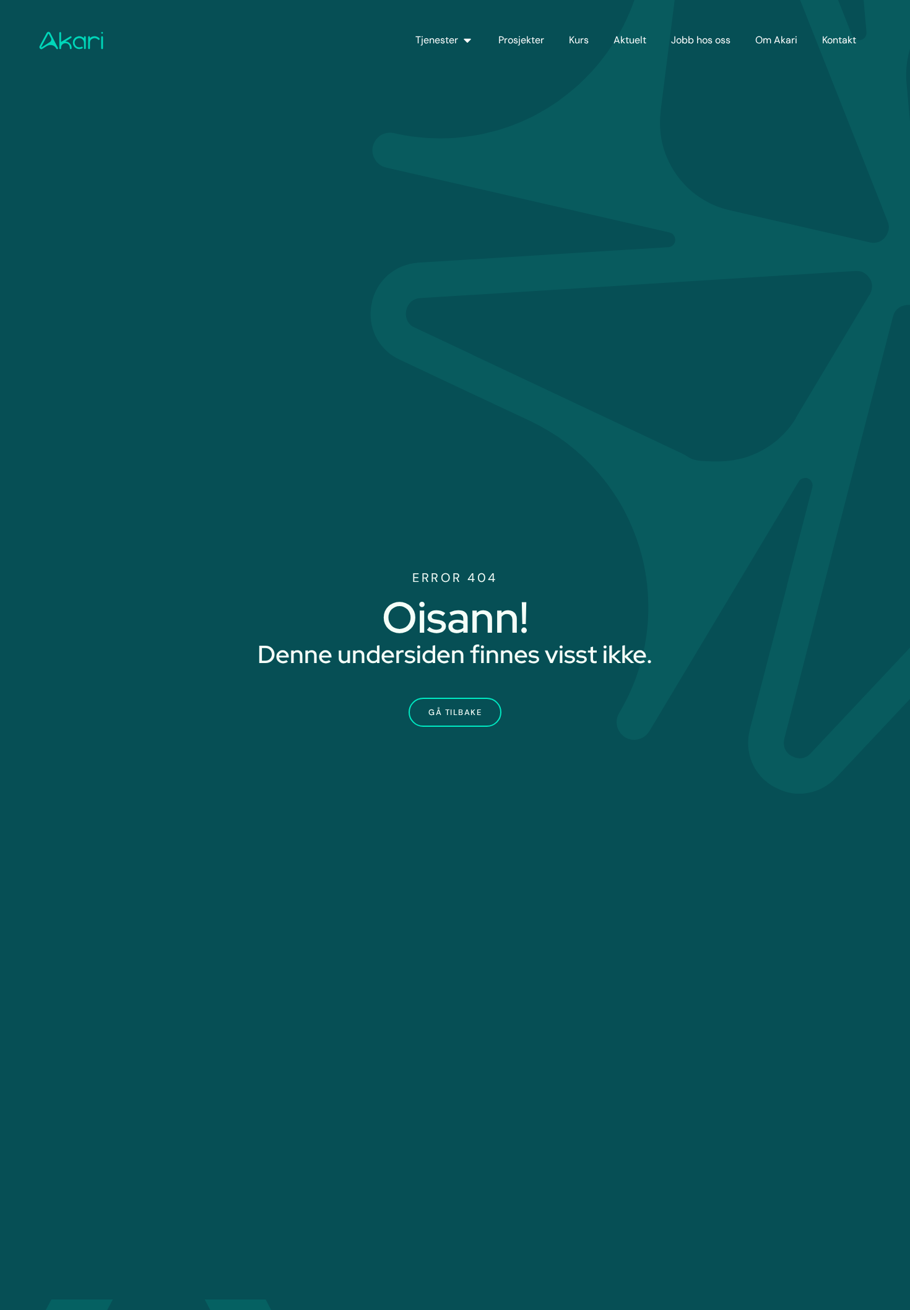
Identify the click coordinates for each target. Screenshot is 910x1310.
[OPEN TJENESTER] (467, 40)
